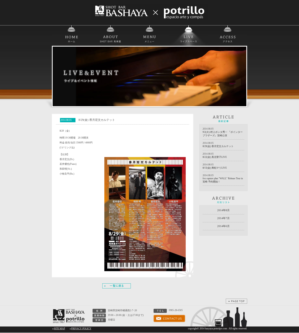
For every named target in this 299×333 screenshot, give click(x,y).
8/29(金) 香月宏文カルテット (218, 146)
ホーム (71, 35)
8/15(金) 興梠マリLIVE (215, 167)
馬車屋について (110, 35)
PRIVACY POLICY (81, 328)
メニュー (149, 35)
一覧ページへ (116, 285)
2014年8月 (223, 210)
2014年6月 (223, 226)
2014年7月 (223, 218)
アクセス (227, 35)
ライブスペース (188, 35)
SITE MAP (59, 328)
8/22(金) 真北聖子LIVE (215, 157)
